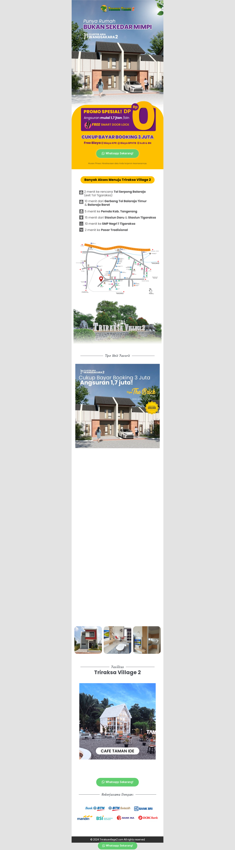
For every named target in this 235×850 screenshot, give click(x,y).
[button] (77, 640)
